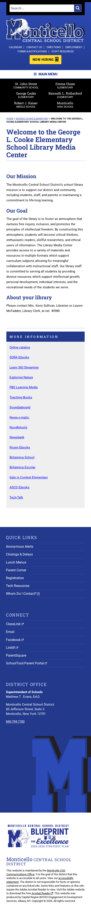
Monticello (65, 104)
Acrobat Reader (41, 893)
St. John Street (26, 85)
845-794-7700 (15, 722)
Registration (15, 578)
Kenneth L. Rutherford (65, 95)
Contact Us (34, 47)
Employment (73, 47)
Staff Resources (62, 51)
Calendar (15, 47)
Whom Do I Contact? (21, 594)
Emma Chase (65, 85)
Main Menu (48, 74)
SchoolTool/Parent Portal (25, 663)
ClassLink (13, 624)
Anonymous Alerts (19, 547)
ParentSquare (16, 655)
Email (10, 632)
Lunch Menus (16, 562)
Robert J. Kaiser (26, 104)
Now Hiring (43, 60)
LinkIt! (10, 648)
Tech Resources (17, 586)
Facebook (13, 640)
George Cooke (26, 95)
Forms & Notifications (32, 51)
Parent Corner (16, 570)
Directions (54, 47)
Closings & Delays (19, 554)
